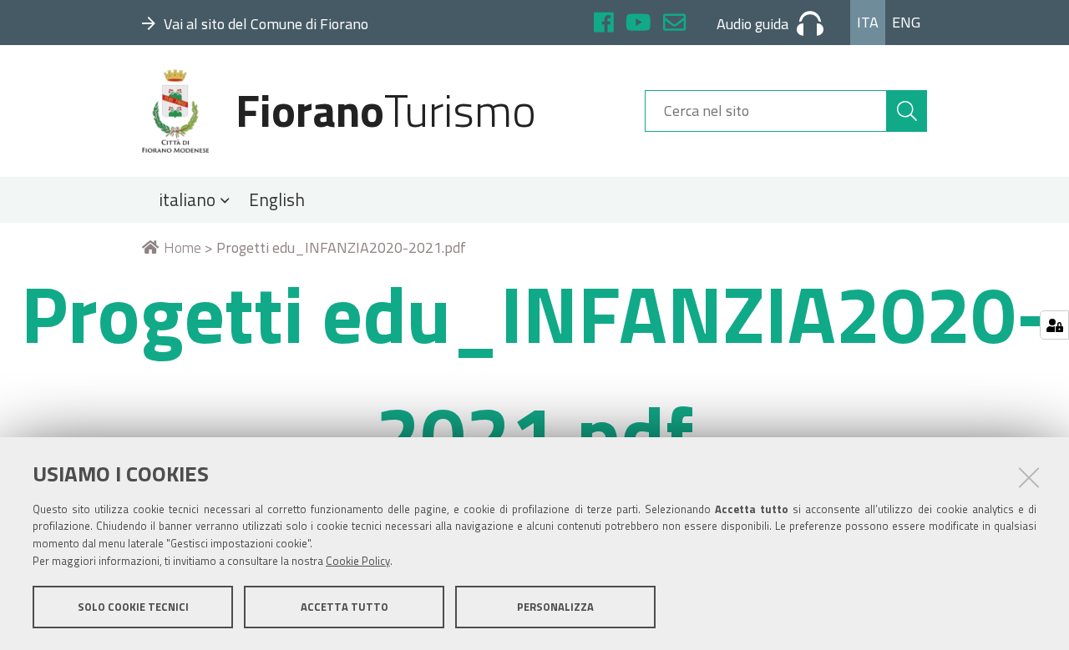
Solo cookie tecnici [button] (133, 606)
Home (182, 247)
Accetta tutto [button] (344, 606)
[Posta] (674, 24)
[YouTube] (638, 24)
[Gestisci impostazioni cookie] (1054, 325)
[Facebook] (604, 24)
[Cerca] (907, 111)
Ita (868, 22)
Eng (906, 22)
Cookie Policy (358, 560)
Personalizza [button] (555, 606)
